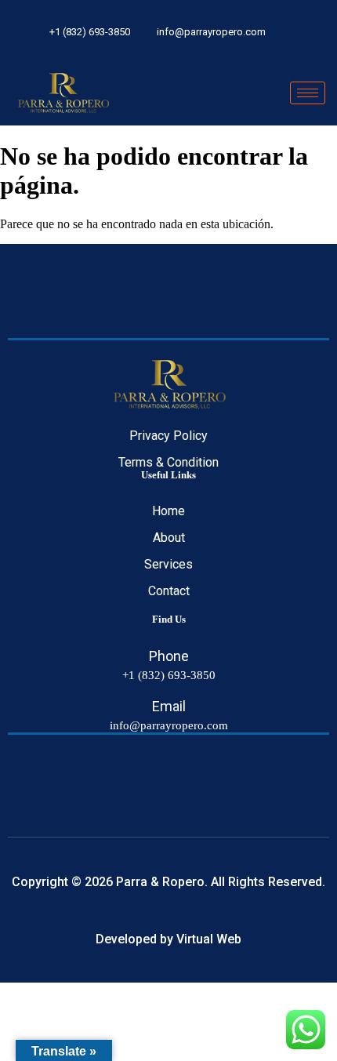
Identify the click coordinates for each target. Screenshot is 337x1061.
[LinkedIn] (308, 31)
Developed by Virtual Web (168, 939)
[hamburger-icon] (307, 93)
